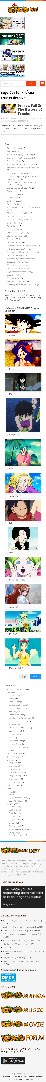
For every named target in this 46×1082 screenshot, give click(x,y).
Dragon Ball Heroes (14, 754)
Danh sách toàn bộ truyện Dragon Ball (18, 930)
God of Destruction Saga (18, 721)
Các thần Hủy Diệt (14, 278)
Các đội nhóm (14, 806)
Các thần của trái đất (15, 242)
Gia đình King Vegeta (15, 194)
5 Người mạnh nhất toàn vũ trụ (19, 272)
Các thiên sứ (12, 275)
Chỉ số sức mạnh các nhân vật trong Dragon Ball (22, 934)
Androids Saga (12, 121)
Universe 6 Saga (15, 744)
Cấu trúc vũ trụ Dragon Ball (17, 232)
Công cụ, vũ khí (14, 819)
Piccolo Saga (14, 734)
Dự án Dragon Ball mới (18, 798)
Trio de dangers (13, 191)
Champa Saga (14, 702)
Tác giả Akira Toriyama (20, 1076)
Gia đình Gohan (13, 198)
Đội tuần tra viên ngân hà (16, 173)
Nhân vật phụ (14, 785)
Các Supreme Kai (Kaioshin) (17, 262)
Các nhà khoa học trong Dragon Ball (21, 158)
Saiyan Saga (13, 737)
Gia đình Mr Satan (14, 201)
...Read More (5, 131)
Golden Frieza (14, 724)
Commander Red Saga (18, 705)
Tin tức (9, 792)
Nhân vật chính (14, 782)
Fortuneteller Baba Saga (18, 708)
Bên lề (11, 794)
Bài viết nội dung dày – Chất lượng (20, 154)
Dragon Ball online (14, 757)
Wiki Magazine (12, 832)
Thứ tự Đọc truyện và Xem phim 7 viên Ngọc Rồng (22, 920)
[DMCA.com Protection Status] (8, 981)
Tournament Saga (16, 741)
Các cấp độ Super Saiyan (16, 268)
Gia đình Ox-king (13, 204)
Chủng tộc (13, 816)
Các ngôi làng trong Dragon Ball (19, 188)
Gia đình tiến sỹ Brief (15, 229)
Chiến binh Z (12, 239)
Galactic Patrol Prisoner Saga (20, 718)
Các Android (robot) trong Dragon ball (21, 245)
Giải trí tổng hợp (13, 226)
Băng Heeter (11, 151)
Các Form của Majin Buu (16, 255)
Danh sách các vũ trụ (15, 216)
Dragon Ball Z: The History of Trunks (29, 110)
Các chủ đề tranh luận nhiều (18, 213)
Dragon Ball (13, 763)
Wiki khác (10, 804)
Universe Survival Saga (17, 747)
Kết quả (23, 677)
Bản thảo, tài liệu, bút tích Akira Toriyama (23, 167)
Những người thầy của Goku (17, 249)
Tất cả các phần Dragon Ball (17, 219)
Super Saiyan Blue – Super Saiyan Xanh (18, 940)
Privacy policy (18, 1079)
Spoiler (9, 789)
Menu (42, 83)
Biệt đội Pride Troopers (16, 236)
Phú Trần (5, 118)
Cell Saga (12, 698)
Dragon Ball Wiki (17, 1074)
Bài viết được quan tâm (16, 689)
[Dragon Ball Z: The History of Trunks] (8, 108)
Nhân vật (10, 760)
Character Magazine (17, 835)
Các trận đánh (14, 810)
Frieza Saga (13, 711)
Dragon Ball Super (16, 776)
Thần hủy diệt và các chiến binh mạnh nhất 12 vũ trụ (23, 951)
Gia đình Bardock (13, 223)
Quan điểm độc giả (14, 161)
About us (6, 1076)
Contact (28, 1079)
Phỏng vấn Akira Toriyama (19, 829)
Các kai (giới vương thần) (16, 265)
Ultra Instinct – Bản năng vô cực (15, 944)
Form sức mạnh (15, 826)
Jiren (4, 948)
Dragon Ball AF (14, 766)
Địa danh (12, 823)
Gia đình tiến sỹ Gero (15, 148)
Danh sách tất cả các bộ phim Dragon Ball (19, 927)
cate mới (10, 750)
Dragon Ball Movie (28, 118)
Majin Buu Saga (15, 731)
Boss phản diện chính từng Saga (19, 259)
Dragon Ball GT (14, 769)
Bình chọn (36, 677)
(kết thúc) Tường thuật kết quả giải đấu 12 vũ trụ (21, 961)
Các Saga (10, 693)
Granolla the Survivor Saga (19, 728)
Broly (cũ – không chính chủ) (14, 958)
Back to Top (35, 1079)
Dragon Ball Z (16, 118)
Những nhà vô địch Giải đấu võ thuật (21, 164)
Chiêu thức (13, 813)
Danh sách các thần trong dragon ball (21, 252)
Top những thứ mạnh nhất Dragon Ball (22, 285)
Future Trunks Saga (16, 715)
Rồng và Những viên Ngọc (16, 281)
